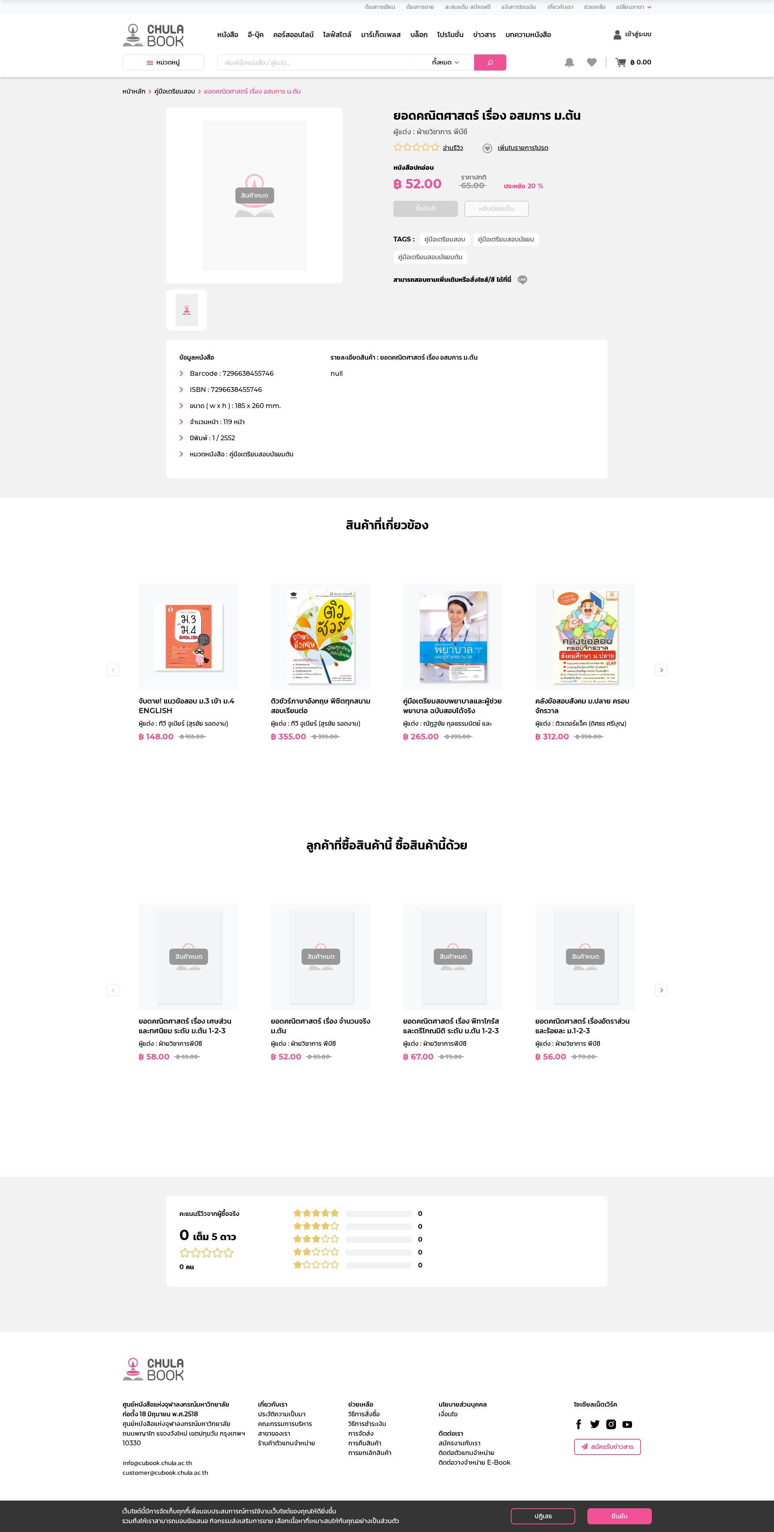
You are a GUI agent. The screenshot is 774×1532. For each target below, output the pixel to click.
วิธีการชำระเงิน (367, 1424)
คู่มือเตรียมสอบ (444, 239)
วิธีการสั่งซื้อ (364, 1414)
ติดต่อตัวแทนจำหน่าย (467, 1453)
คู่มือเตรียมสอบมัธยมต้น (430, 257)
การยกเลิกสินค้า (369, 1453)
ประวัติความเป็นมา (282, 1414)
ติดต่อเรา (451, 1433)
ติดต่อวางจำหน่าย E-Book (475, 1462)
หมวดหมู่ (168, 62)
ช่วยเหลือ (360, 1404)
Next (661, 670)
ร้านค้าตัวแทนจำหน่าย (286, 1443)
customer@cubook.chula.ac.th (165, 1472)
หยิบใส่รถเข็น (496, 208)
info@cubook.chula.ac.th (157, 1462)
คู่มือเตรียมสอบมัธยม (506, 239)
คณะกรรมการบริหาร (285, 1424)
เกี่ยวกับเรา (272, 1404)
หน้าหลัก (134, 91)
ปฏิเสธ (543, 1516)
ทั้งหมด (442, 62)
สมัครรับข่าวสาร (612, 1447)
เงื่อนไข (448, 1414)
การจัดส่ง (361, 1433)
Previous (112, 670)
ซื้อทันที (425, 208)
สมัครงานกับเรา (460, 1443)
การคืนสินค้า (364, 1443)
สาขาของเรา (274, 1433)
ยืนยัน (620, 1516)
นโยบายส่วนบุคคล (463, 1404)
